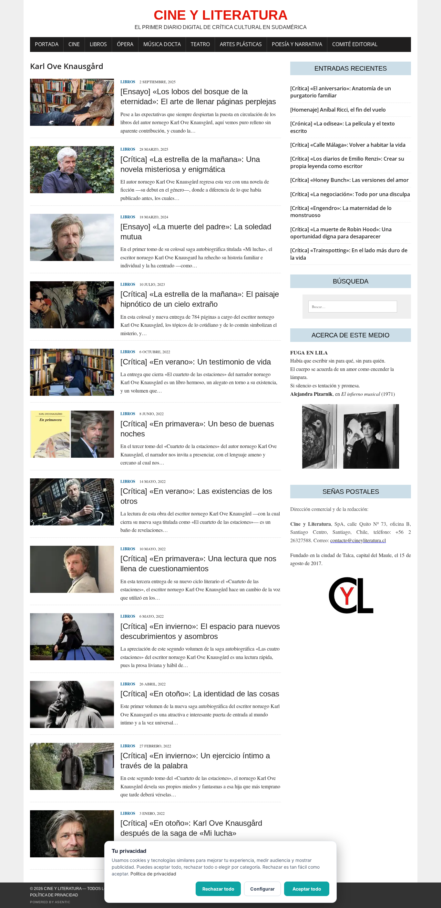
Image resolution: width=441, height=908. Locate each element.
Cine (74, 44)
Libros (98, 44)
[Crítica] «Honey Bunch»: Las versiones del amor (349, 180)
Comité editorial (354, 44)
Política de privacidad (54, 895)
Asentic (62, 902)
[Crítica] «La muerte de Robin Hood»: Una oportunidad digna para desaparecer (341, 233)
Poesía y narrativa (297, 44)
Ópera (125, 44)
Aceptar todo (306, 889)
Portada (46, 44)
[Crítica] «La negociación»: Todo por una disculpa (350, 194)
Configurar (262, 889)
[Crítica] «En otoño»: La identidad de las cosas (199, 693)
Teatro (200, 44)
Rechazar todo (218, 889)
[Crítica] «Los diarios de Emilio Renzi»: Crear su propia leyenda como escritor (347, 162)
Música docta (162, 44)
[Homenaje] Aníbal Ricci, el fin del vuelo (338, 109)
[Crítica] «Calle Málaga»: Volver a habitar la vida (347, 144)
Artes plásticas (241, 44)
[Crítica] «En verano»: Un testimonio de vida (195, 361)
